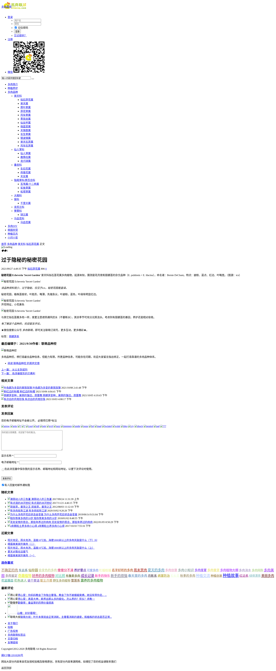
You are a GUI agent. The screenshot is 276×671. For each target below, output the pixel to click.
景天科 (18, 96)
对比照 (60, 576)
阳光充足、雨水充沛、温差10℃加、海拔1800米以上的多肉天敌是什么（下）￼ (52, 540)
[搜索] (32, 78)
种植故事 (231, 575)
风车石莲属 (26, 145)
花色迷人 (20, 580)
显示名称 (7, 455)
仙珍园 (33, 570)
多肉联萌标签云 (17, 634)
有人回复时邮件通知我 (17, 485)
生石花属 (25, 168)
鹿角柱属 (25, 157)
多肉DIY (12, 226)
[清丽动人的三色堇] (19, 499)
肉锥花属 (25, 172)
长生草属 (25, 134)
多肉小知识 (186, 570)
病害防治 (164, 575)
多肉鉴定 (11, 575)
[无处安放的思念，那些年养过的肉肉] (30, 522)
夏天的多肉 (156, 570)
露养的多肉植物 (92, 580)
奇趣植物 (24, 576)
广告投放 (13, 631)
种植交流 (203, 576)
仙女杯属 (25, 122)
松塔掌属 (25, 191)
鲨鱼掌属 (25, 187)
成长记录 (87, 576)
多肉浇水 (245, 570)
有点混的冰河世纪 (41, 503)
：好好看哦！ (27, 613)
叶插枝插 (105, 570)
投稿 (10, 627)
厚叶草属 (25, 107)
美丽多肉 (267, 575)
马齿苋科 (19, 218)
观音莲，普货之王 (41, 506)
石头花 (175, 575)
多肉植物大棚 (229, 570)
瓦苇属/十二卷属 (29, 184)
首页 (3, 244)
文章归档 (13, 638)
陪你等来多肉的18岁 (45, 518)
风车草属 (25, 115)
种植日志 (13, 233)
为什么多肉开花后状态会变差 (60, 514)
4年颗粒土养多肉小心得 (51, 526)
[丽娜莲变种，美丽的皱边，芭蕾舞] (22, 395)
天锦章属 (25, 130)
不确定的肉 (9, 570)
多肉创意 (171, 570)
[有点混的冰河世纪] (19, 503)
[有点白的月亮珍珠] (13, 399)
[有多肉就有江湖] (18, 510)
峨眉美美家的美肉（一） (22, 555)
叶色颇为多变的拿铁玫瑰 (47, 387)
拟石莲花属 (26, 99)
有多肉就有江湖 (38, 510)
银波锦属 (25, 138)
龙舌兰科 (19, 207)
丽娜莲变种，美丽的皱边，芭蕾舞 (62, 395)
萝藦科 (18, 210)
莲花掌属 (25, 111)
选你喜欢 (7, 562)
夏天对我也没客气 (18, 551)
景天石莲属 (26, 141)
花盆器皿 (7, 580)
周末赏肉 (140, 570)
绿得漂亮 (255, 575)
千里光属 (25, 203)
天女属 (24, 176)
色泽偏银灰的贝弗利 (18, 373)
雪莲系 (75, 580)
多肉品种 (13, 92)
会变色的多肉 (48, 570)
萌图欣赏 (13, 230)
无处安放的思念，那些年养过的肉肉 (72, 522)
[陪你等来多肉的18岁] (21, 518)
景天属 (24, 103)
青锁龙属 (25, 119)
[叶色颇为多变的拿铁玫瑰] (17, 387)
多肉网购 (257, 570)
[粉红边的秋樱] (10, 391)
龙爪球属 (25, 161)
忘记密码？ (20, 35)
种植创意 (216, 575)
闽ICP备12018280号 (12, 655)
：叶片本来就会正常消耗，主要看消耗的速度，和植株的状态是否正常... (66, 617)
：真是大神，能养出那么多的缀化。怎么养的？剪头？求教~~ (56, 599)
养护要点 (80, 570)
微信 (10, 72)
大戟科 (18, 195)
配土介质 (46, 580)
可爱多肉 (92, 570)
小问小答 (13, 237)
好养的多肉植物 (43, 575)
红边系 (244, 575)
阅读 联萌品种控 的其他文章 (24, 363)
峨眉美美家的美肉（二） (22, 544)
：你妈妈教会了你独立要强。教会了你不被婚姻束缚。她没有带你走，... (62, 595)
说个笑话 (33, 580)
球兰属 (24, 214)
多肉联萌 (6, 6)
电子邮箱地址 (10, 462)
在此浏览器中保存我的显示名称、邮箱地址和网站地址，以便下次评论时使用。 (49, 469)
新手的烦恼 (119, 575)
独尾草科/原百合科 (24, 180)
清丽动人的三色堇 (41, 499)
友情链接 (13, 642)
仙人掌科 (19, 149)
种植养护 (13, 88)
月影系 (152, 575)
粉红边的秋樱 (27, 391)
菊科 (16, 199)
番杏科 (18, 164)
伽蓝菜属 (25, 126)
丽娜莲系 (14, 336)
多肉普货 (213, 570)
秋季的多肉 (187, 575)
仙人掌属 (25, 153)
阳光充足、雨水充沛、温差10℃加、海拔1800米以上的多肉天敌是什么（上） (51, 547)
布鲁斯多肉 (73, 575)
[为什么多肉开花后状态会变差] (26, 514)
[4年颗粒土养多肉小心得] (23, 526)
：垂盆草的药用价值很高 (36, 602)
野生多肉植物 (61, 580)
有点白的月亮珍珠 (35, 399)
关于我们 (13, 623)
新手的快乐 (102, 575)
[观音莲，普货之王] (19, 506)
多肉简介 (13, 84)
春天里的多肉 (137, 575)
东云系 (23, 570)
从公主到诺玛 (14, 369)
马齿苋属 (25, 222)
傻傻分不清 (65, 570)
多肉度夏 (201, 570)
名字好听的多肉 (122, 570)
